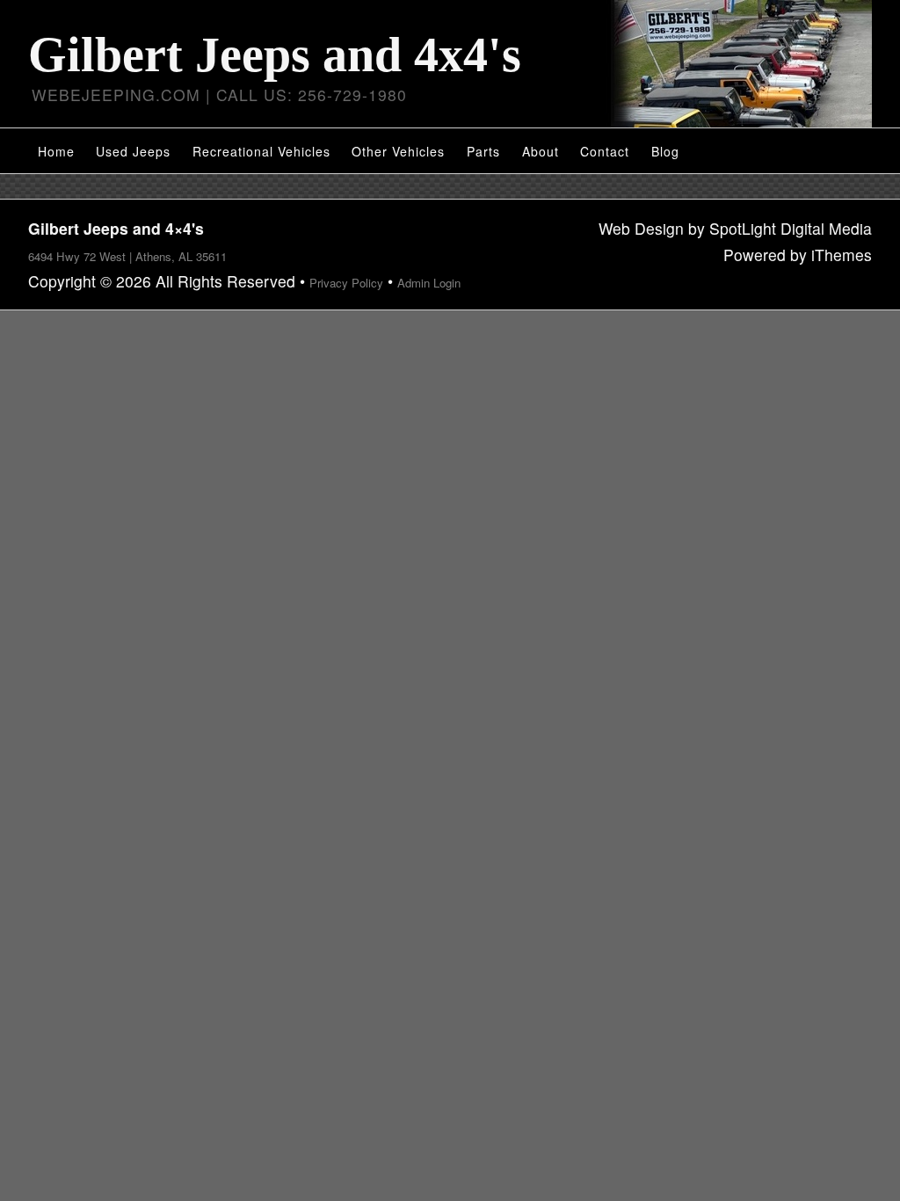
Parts (483, 151)
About (540, 151)
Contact (604, 151)
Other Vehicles (398, 151)
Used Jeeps (133, 151)
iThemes (841, 255)
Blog (665, 151)
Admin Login (429, 282)
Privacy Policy (346, 282)
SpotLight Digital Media (790, 228)
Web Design (641, 228)
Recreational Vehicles (261, 151)
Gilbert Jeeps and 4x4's (274, 54)
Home (56, 151)
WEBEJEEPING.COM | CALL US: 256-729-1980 (219, 95)
